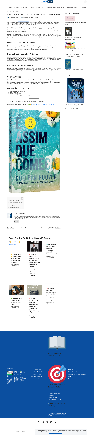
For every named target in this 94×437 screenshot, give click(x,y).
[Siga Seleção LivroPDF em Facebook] (15, 221)
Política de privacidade (73, 372)
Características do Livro (14, 207)
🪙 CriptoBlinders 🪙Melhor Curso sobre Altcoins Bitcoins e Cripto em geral (16, 258)
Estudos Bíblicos (69, 111)
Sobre (69, 378)
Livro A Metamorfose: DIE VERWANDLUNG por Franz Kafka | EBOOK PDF (49, 227)
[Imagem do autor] (8, 17)
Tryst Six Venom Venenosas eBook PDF (16, 377)
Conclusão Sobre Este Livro (14, 203)
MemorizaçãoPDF (54, 360)
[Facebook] (38, 422)
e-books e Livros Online (55, 7)
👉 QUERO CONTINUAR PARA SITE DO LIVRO (42, 104)
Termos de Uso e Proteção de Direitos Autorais (77, 375)
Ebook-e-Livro (72, 7)
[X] (47, 422)
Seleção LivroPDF (15, 17)
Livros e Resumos (69, 113)
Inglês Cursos (53, 397)
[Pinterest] (51, 422)
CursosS (52, 395)
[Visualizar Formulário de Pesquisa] (85, 1)
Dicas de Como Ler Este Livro (15, 200)
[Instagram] (43, 422)
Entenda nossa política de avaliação (55, 433)
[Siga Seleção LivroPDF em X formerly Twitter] (17, 221)
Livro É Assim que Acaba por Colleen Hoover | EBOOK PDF (18, 227)
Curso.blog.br (53, 391)
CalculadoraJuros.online (55, 399)
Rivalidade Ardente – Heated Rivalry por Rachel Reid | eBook (76, 105)
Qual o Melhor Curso (55, 393)
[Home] (7, 11)
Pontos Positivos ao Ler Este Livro (16, 202)
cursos (83, 7)
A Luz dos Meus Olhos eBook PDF (23, 377)
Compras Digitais (54, 410)
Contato (70, 381)
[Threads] (55, 422)
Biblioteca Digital (37, 7)
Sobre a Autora (12, 205)
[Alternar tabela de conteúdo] (21, 198)
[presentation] (16, 246)
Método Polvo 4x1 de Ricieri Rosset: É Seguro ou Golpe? (9, 378)
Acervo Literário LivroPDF (17, 7)
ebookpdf (52, 362)
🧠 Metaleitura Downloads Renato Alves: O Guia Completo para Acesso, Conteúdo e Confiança (51, 294)
